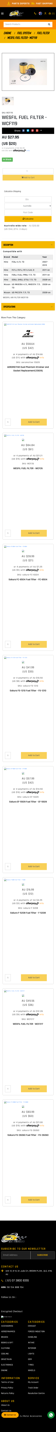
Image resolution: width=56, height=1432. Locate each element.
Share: (17, 130)
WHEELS (31, 1370)
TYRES (31, 1364)
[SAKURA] (28, 551)
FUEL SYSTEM (24, 33)
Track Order (33, 1387)
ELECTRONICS (7, 1364)
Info (28, 151)
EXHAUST (32, 1325)
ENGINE (7, 33)
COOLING (5, 1353)
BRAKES (4, 1337)
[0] (53, 13)
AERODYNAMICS (8, 1331)
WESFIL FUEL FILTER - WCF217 (28, 1024)
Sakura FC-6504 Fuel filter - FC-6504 (28, 579)
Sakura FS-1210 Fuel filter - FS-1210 (28, 690)
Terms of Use (7, 1382)
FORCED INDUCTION (36, 1331)
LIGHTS (31, 1353)
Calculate (29, 219)
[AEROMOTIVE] (28, 334)
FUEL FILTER (43, 33)
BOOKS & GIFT (7, 1342)
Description (8, 244)
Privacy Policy (7, 1387)
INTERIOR (32, 1348)
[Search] (49, 24)
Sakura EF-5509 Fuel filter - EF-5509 (28, 801)
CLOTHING (5, 1348)
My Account (33, 1382)
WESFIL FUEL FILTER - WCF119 (22, 37)
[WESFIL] (28, 440)
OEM (30, 1359)
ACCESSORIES (7, 1325)
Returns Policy (7, 1393)
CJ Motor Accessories (31, 1416)
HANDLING (32, 1337)
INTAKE (31, 1342)
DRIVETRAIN (6, 1359)
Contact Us (6, 1410)
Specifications (9, 306)
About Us (5, 1405)
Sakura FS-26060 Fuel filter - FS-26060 (28, 1135)
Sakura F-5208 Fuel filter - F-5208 (28, 912)
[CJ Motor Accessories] (16, 13)
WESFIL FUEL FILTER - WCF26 (28, 468)
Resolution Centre (36, 1393)
